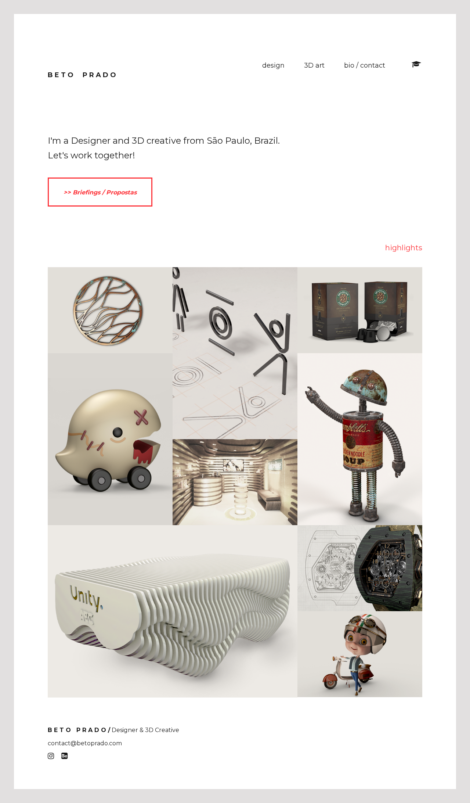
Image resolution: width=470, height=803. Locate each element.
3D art (314, 65)
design (273, 65)
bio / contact (364, 65)
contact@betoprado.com (85, 743)
